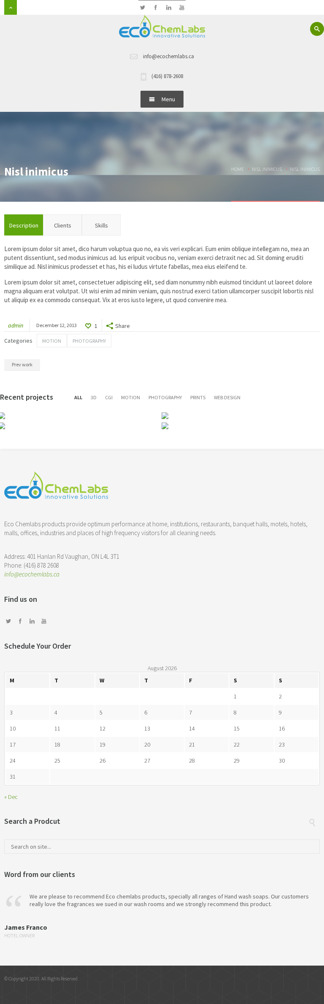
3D (94, 397)
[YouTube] (182, 8)
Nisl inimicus (267, 169)
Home (237, 169)
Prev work (22, 364)
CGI (109, 397)
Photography (89, 341)
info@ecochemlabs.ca (31, 574)
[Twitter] (142, 8)
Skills (101, 225)
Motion (51, 341)
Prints (197, 397)
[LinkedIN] (169, 8)
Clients (62, 225)
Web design (227, 397)
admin (15, 325)
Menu (168, 99)
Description (23, 225)
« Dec (11, 797)
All (78, 397)
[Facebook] (155, 8)
